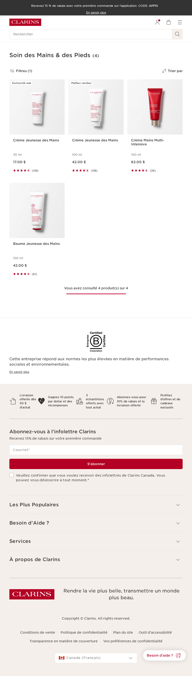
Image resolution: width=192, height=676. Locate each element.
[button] (164, 655)
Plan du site (123, 632)
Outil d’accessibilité (155, 632)
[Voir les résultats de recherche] (177, 34)
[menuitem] (157, 22)
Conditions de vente (37, 632)
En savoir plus (19, 372)
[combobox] (96, 658)
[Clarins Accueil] (25, 22)
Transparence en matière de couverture (64, 641)
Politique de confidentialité (84, 632)
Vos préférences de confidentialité (132, 641)
